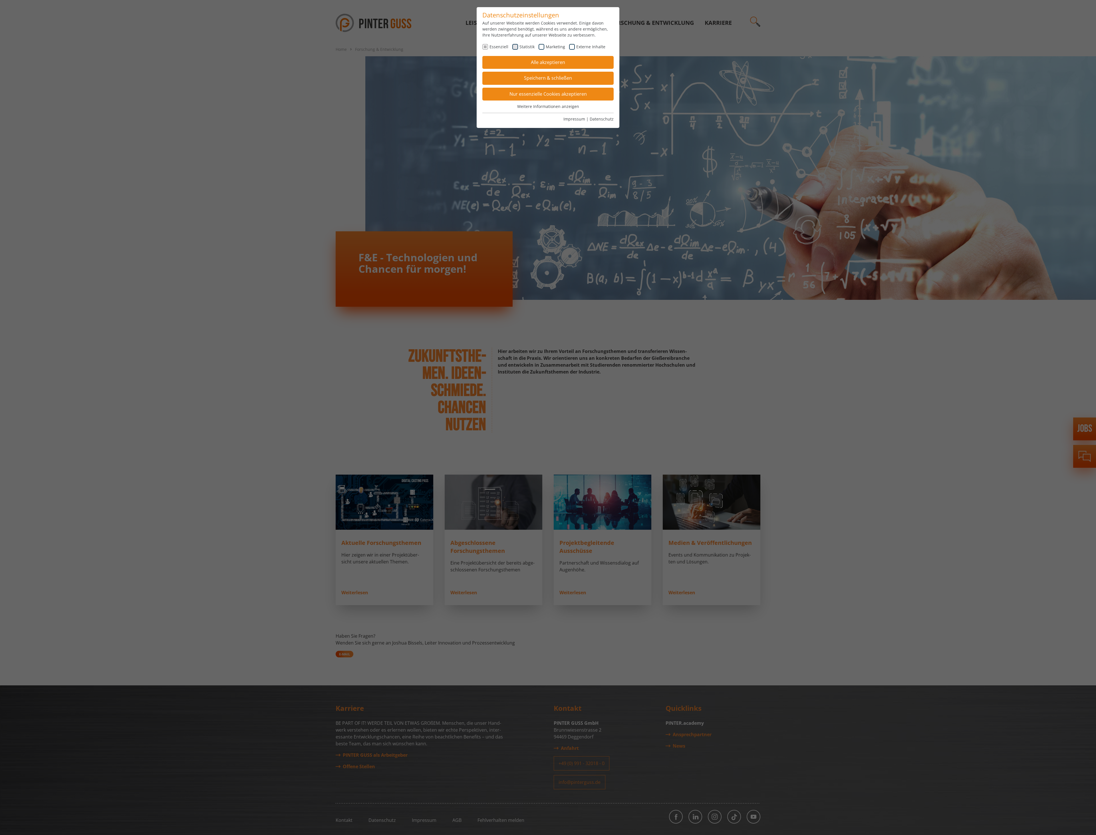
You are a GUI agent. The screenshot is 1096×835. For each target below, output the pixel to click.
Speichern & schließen (548, 78)
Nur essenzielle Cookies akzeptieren (548, 94)
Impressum (574, 119)
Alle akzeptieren (548, 62)
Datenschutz (602, 119)
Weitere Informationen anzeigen (548, 106)
